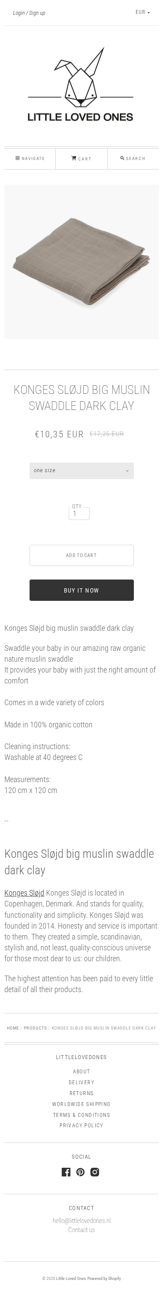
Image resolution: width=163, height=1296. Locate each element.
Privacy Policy (81, 1126)
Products (35, 1028)
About (81, 1072)
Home (13, 1028)
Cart (84, 159)
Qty (77, 506)
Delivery (81, 1082)
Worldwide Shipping (81, 1104)
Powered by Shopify (104, 1278)
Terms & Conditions (81, 1115)
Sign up (37, 13)
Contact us (81, 1230)
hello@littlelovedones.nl (82, 1221)
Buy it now (82, 590)
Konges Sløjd (24, 892)
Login (19, 13)
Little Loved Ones (71, 1278)
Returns (82, 1093)
